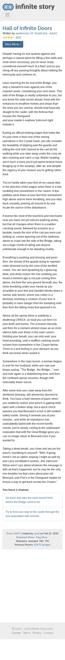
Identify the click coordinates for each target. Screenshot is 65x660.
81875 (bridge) (42, 544)
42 (18, 37)
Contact (48, 633)
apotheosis (22, 33)
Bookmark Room (25, 537)
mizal (37, 533)
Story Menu (12, 44)
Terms (27, 633)
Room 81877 (14, 533)
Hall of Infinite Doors (27, 28)
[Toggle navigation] (7, 14)
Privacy (37, 633)
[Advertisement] (32, 585)
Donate (16, 633)
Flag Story (41, 537)
